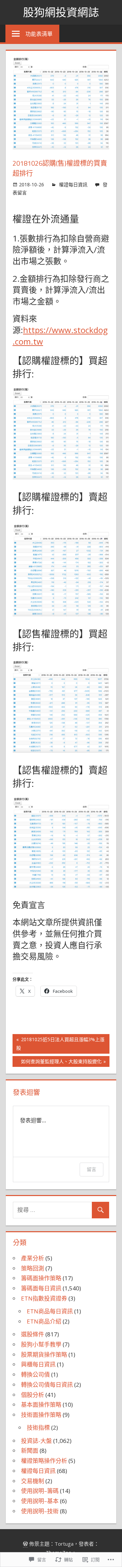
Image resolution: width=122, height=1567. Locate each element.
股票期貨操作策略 (44, 1354)
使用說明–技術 (40, 1511)
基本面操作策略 (41, 1404)
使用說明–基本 (40, 1501)
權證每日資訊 (73, 184)
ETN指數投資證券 (44, 1298)
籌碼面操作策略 (41, 1278)
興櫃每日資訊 (38, 1364)
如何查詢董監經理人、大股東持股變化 (57, 1062)
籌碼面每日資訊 (41, 1288)
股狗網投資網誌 (61, 12)
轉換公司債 (35, 1374)
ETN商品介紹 (44, 1321)
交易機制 (32, 1481)
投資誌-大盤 (36, 1441)
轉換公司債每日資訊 (47, 1384)
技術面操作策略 (41, 1415)
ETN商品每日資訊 (50, 1311)
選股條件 (32, 1334)
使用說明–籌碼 (40, 1491)
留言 (91, 1169)
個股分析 (32, 1395)
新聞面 (29, 1450)
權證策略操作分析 (44, 1461)
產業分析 (32, 1258)
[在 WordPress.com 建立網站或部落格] (25, 1543)
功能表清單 (39, 34)
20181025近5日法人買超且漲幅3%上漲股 (58, 1043)
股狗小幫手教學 (41, 1344)
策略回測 (32, 1268)
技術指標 (38, 1427)
